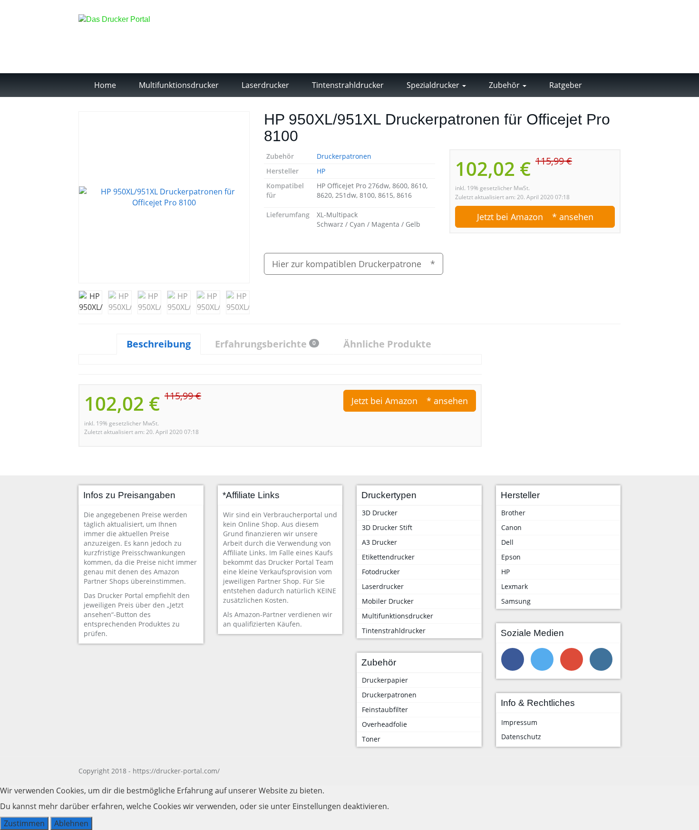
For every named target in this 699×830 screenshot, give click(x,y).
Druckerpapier (385, 680)
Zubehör (504, 85)
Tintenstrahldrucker (347, 85)
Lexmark (514, 586)
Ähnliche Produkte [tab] (387, 344)
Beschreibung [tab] (158, 344)
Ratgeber (564, 85)
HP (321, 170)
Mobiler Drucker (388, 601)
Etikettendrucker (388, 556)
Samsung (516, 601)
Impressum (519, 722)
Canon (511, 527)
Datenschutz (521, 736)
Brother (513, 512)
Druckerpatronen (344, 156)
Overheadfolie (384, 724)
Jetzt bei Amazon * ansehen (535, 216)
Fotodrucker (381, 571)
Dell (507, 542)
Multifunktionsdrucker (178, 85)
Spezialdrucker (433, 85)
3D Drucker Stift (387, 527)
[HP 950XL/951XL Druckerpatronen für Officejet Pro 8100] (164, 197)
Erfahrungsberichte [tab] (265, 344)
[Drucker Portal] (164, 36)
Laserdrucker (264, 85)
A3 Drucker (379, 542)
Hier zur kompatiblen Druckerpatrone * (353, 264)
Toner (371, 738)
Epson (511, 556)
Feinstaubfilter (385, 709)
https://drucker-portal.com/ (176, 770)
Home (104, 85)
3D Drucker (380, 512)
